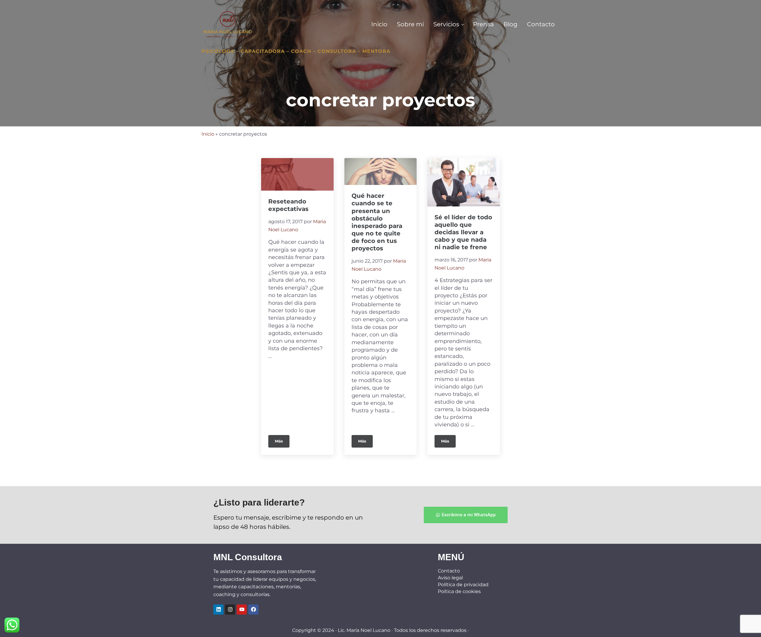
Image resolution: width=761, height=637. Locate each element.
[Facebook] (253, 609)
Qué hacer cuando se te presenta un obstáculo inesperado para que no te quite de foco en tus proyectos (377, 222)
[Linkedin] (218, 609)
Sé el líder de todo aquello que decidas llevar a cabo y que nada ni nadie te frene (463, 232)
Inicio (207, 134)
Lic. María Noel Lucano (364, 630)
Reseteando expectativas (288, 205)
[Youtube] (242, 609)
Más (282, 439)
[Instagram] (230, 609)
